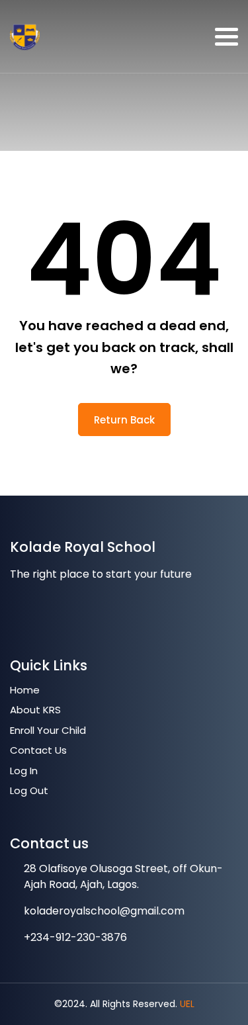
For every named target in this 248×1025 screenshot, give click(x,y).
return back (124, 420)
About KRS (35, 710)
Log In (24, 771)
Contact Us (38, 750)
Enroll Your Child (48, 730)
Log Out (29, 790)
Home (25, 690)
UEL (187, 1003)
